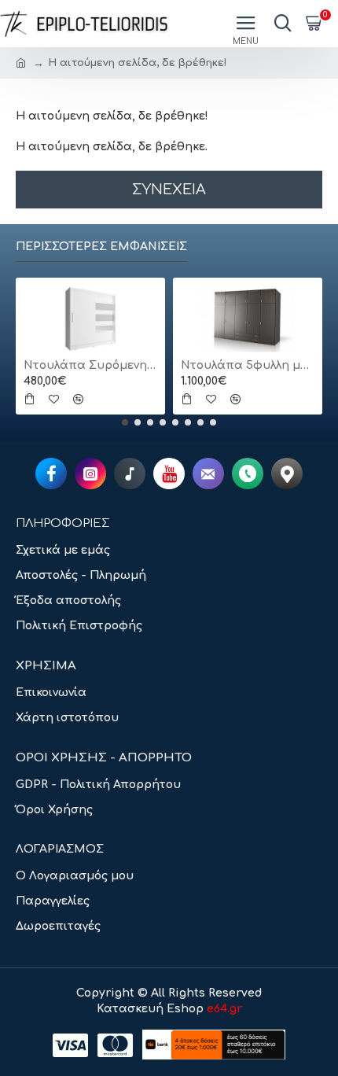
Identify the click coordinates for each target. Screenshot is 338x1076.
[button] (125, 422)
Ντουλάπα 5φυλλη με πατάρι (247, 365)
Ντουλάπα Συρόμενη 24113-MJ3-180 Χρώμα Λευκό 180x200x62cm (90, 365)
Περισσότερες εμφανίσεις (101, 246)
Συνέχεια (169, 189)
